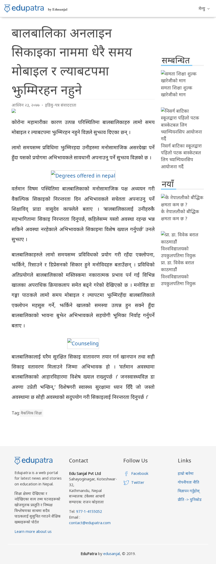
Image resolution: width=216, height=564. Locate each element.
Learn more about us (33, 531)
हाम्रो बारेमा (186, 473)
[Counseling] (83, 343)
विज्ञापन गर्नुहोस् (189, 490)
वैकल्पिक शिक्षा (31, 412)
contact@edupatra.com (90, 522)
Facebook (139, 473)
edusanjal (111, 553)
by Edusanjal (57, 9)
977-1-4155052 (89, 511)
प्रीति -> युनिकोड (190, 499)
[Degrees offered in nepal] (83, 175)
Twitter (137, 482)
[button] (204, 8)
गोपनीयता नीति (188, 482)
